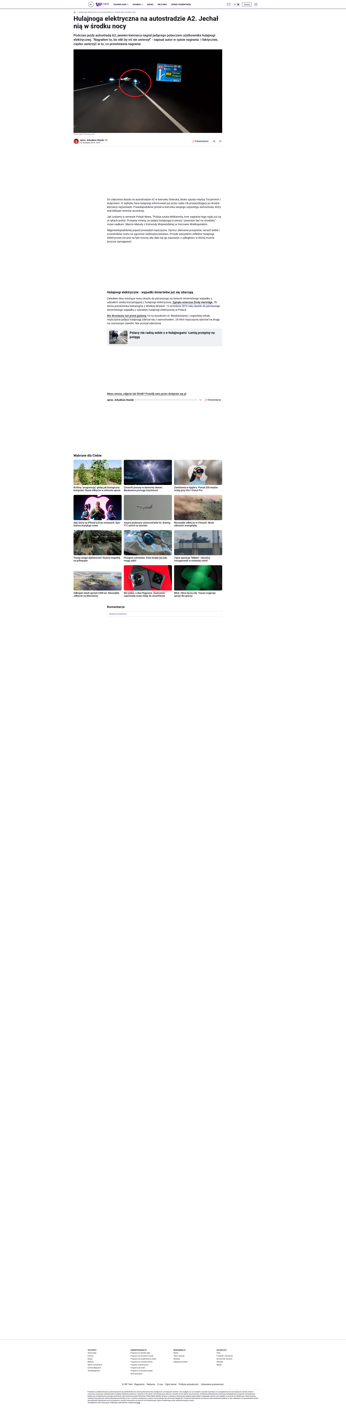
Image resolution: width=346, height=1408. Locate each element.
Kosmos (137, 4)
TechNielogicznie (94, 1371)
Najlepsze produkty (181, 1362)
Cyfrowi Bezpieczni (94, 1368)
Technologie (119, 4)
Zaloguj (247, 4)
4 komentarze (202, 141)
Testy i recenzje (179, 1356)
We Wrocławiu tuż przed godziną (126, 315)
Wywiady (220, 1362)
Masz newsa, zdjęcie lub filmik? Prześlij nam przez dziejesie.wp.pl (146, 393)
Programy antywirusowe (139, 1365)
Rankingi (177, 1359)
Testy (218, 1353)
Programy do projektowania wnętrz (143, 1359)
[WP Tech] (104, 4)
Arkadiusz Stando (95, 140)
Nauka (150, 4)
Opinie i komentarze (181, 4)
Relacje (219, 1365)
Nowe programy (136, 1374)
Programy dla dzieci (138, 1368)
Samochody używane (224, 1359)
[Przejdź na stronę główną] (91, 6)
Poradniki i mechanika (225, 1356)
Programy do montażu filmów (142, 1362)
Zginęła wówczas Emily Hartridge (192, 302)
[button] (236, 4)
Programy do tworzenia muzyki (142, 1356)
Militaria (162, 4)
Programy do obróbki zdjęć (140, 1353)
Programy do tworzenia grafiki (142, 1371)
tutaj (138, 1403)
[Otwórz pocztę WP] (229, 4)
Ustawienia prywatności (212, 1384)
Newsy (176, 1353)
